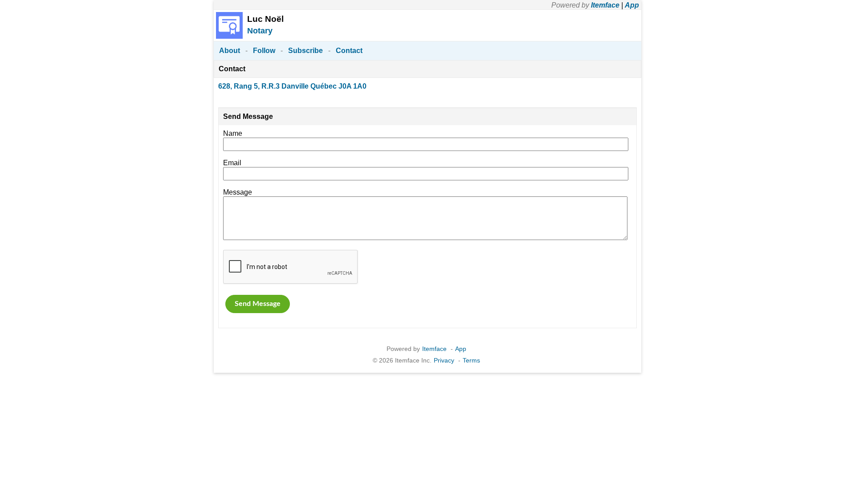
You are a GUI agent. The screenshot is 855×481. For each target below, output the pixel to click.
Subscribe (305, 50)
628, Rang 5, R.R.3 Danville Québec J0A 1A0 (292, 86)
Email (232, 163)
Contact (349, 50)
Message (237, 192)
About (229, 50)
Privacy (444, 360)
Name (232, 133)
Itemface (605, 5)
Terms (471, 360)
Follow (264, 50)
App (632, 5)
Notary (260, 30)
